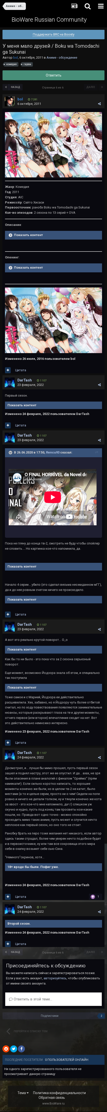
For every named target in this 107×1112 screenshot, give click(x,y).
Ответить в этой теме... (32, 999)
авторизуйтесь (55, 978)
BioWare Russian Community (49, 19)
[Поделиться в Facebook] (21, 1048)
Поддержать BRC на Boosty (53, 34)
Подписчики (49, 1016)
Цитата (20, 370)
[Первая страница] (5, 87)
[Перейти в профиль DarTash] (10, 382)
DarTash (24, 380)
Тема (22, 1093)
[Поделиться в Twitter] (13, 1048)
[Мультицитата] (8, 370)
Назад (15, 87)
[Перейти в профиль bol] (10, 101)
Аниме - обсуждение (62, 57)
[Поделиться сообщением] (99, 104)
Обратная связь (52, 1098)
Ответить (53, 75)
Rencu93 (52, 452)
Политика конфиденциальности (59, 1093)
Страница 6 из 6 (53, 87)
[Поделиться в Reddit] (5, 1048)
